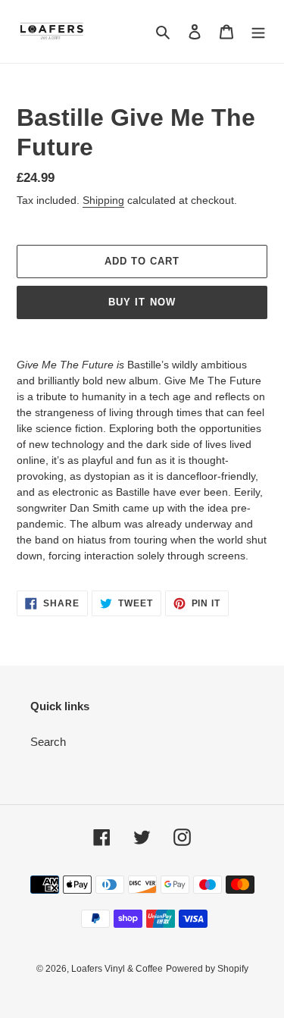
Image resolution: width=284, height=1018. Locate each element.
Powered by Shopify (207, 968)
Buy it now (141, 302)
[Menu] (258, 31)
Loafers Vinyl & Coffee (117, 968)
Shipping (103, 200)
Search (48, 741)
